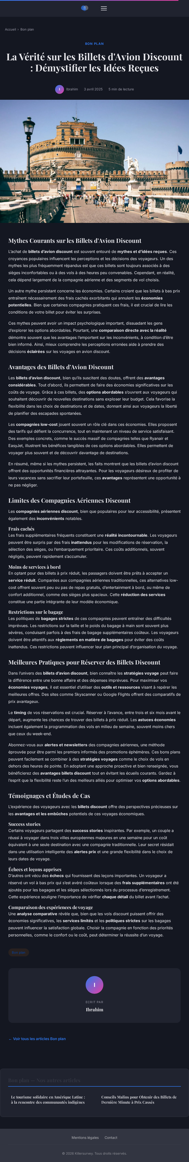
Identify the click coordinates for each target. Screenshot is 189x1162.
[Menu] (104, 8)
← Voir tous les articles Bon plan (37, 1038)
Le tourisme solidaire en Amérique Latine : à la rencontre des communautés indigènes (48, 1100)
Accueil (10, 29)
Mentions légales (85, 1137)
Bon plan (27, 29)
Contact (111, 1137)
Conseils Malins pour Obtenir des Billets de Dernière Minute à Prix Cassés (139, 1100)
